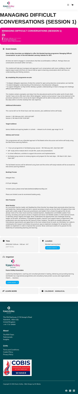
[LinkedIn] (74, 391)
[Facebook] (66, 391)
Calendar (49, 291)
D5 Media (37, 384)
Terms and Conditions (11, 350)
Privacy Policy (8, 354)
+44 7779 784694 (9, 324)
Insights (6, 339)
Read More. (15, 278)
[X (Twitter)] (70, 391)
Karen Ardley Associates (15, 270)
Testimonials (7, 337)
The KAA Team (8, 335)
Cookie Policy (8, 352)
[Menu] (68, 5)
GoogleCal (60, 291)
